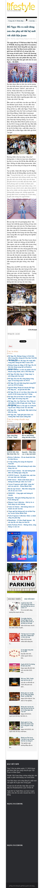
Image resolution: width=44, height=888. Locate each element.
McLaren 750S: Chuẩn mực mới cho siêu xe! (27, 679)
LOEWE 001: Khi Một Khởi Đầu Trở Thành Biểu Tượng (13, 454)
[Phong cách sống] (22, 7)
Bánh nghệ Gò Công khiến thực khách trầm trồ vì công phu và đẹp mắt (27, 724)
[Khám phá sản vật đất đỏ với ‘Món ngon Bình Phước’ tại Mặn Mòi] (14, 696)
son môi (17, 334)
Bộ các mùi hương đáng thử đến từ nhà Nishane (28, 437)
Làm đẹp (32, 21)
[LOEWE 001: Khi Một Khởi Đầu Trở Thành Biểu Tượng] (14, 445)
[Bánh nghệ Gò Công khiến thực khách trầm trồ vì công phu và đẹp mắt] (14, 725)
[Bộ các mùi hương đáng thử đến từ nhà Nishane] (29, 429)
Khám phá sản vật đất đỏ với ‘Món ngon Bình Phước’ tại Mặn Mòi (27, 694)
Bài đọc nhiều (14, 599)
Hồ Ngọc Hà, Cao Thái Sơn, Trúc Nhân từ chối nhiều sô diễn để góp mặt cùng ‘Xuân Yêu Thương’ (21, 403)
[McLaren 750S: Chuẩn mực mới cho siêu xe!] (14, 682)
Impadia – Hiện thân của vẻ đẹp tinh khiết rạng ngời (29, 454)
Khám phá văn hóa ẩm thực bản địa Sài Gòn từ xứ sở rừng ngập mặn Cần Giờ (27, 709)
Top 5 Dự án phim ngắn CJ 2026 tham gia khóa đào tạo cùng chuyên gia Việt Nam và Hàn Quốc (21, 770)
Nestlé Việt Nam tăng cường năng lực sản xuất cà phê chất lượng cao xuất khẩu (22, 776)
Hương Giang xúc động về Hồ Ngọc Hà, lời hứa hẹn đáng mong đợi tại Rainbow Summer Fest (22, 367)
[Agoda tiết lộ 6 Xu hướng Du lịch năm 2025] (14, 667)
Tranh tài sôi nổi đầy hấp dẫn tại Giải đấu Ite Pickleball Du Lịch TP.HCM (20, 787)
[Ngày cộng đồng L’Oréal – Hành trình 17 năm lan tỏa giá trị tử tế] (14, 429)
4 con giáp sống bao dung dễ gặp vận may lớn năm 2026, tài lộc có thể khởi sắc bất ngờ (27, 621)
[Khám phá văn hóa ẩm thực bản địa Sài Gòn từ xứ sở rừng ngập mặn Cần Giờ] (14, 710)
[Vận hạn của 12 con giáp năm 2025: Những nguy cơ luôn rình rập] (14, 637)
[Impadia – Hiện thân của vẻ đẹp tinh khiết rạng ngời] (29, 445)
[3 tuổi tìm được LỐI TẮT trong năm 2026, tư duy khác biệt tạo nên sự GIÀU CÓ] (14, 606)
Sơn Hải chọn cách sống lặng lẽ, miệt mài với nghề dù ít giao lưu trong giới (22, 781)
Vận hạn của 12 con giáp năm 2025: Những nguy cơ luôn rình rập (27, 635)
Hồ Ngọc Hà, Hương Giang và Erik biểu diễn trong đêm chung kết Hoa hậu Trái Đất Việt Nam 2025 (22, 358)
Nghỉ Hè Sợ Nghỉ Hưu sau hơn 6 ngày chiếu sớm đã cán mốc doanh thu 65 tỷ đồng (21, 793)
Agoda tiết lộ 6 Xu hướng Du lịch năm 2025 (28, 665)
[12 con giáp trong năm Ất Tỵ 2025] (14, 653)
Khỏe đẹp (20, 21)
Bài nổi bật (29, 599)
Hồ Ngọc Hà (11, 334)
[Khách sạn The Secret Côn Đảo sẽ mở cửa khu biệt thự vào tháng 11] (14, 741)
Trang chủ (11, 21)
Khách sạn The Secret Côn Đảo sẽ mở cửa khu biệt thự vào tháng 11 (27, 739)
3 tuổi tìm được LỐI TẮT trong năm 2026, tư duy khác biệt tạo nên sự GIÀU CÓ (27, 605)
